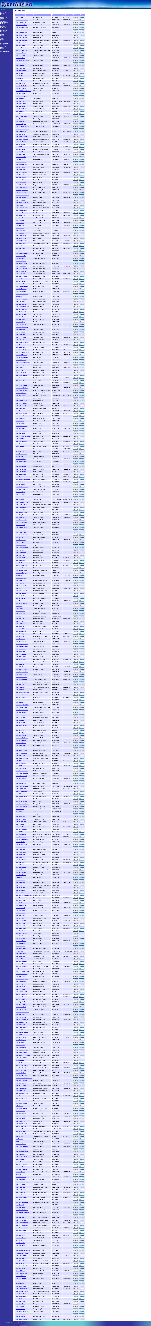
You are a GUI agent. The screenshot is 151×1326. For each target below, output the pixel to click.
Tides (1, 14)
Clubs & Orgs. (3, 21)
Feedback (2, 23)
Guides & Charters (4, 27)
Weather (2, 39)
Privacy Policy (4, 1323)
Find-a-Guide (3, 12)
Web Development (4, 51)
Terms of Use (3, 49)
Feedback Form (23, 1324)
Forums (2, 13)
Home (1, 40)
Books (1, 19)
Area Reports (3, 10)
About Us (2, 44)
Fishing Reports (4, 22)
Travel (1, 38)
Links (1, 29)
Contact (2, 47)
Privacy (2, 48)
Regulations (3, 33)
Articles (2, 18)
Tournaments (3, 36)
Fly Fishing (3, 26)
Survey (1, 35)
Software (2, 34)
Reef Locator (3, 31)
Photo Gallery (3, 30)
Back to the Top (147, 1322)
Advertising (3, 46)
